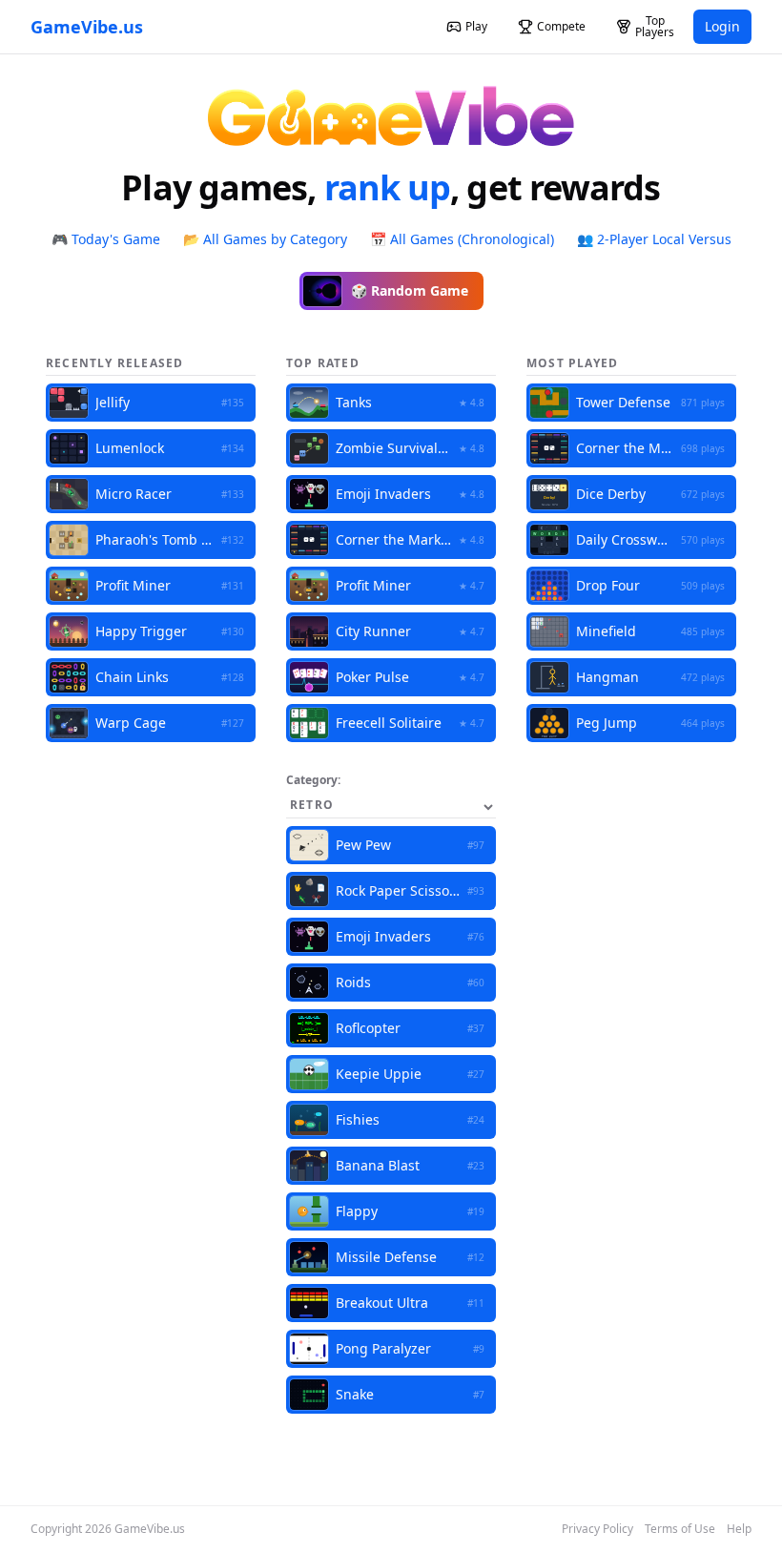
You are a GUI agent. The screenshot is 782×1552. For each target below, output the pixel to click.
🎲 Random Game (409, 290)
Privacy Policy (597, 1529)
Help (739, 1529)
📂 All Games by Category (265, 239)
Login (722, 26)
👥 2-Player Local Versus (654, 239)
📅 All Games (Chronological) (462, 239)
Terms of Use (680, 1529)
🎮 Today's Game (105, 239)
